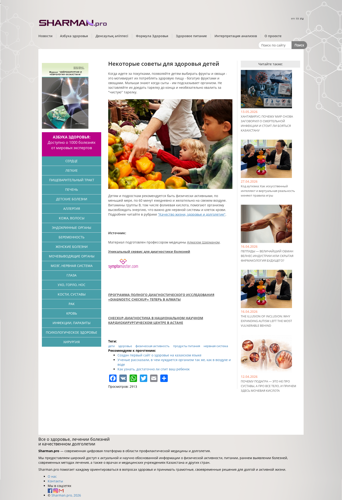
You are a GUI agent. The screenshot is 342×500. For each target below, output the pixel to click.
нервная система (216, 346)
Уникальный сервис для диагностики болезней (149, 251)
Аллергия (71, 208)
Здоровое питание (191, 36)
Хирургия (71, 342)
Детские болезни (71, 199)
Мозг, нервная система (72, 265)
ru (302, 18)
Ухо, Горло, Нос (71, 285)
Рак (72, 304)
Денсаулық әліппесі (112, 36)
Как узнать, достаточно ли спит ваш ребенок (153, 369)
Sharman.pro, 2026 (66, 495)
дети (111, 346)
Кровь (71, 313)
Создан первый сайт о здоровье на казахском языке (159, 355)
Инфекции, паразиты (72, 323)
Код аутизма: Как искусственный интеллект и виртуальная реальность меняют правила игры (268, 190)
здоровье (125, 346)
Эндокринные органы (71, 227)
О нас (52, 476)
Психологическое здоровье (71, 332)
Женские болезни (72, 246)
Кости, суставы (72, 294)
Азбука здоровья (74, 36)
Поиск (299, 45)
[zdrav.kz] (73, 22)
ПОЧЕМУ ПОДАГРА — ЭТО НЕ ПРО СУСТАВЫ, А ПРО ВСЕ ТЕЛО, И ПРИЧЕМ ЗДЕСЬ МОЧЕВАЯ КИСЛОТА (268, 386)
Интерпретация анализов (236, 36)
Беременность (71, 237)
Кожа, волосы (71, 218)
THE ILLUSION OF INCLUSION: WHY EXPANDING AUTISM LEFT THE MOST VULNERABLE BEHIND (266, 321)
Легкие (71, 170)
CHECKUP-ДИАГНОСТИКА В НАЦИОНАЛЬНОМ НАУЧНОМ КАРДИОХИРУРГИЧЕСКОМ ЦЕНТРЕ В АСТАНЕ (155, 320)
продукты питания (186, 346)
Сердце (71, 161)
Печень (71, 189)
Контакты (55, 481)
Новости (45, 36)
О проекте (273, 36)
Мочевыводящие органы (71, 256)
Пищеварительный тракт (71, 180)
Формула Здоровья (152, 36)
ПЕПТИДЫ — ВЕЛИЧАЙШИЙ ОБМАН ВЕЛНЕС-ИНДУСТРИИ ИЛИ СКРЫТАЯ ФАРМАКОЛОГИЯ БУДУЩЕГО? (267, 256)
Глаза (72, 275)
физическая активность (152, 346)
